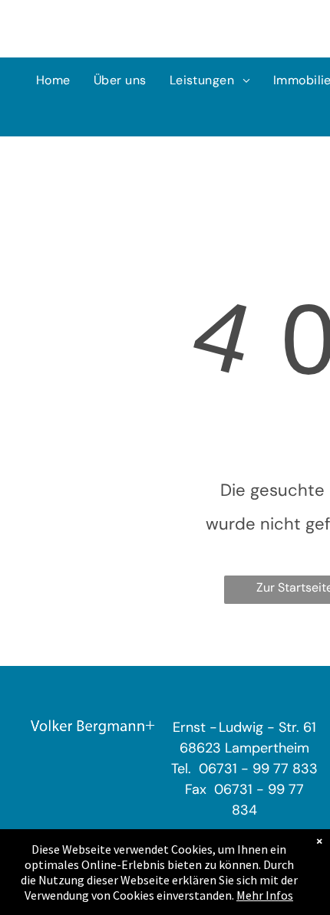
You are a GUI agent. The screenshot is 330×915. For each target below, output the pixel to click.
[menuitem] (53, 80)
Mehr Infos (264, 895)
